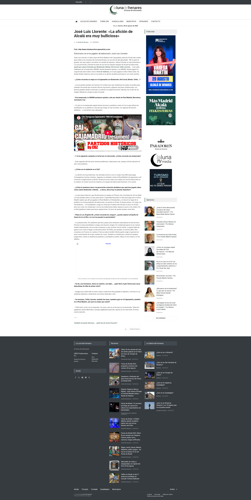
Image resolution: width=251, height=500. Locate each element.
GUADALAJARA (117, 21)
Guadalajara (104, 489)
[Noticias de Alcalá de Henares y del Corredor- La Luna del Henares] (125, 11)
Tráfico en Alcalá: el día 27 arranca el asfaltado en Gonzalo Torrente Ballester (130, 476)
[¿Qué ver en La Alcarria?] (149, 355)
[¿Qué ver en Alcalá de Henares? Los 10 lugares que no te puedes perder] (149, 405)
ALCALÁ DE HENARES (88, 21)
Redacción (95, 359)
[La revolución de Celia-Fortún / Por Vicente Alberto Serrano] (149, 238)
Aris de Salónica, (103, 72)
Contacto (149, 494)
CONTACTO (155, 21)
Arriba (172, 489)
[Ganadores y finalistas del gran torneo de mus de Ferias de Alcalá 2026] (114, 380)
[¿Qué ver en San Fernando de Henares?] (149, 365)
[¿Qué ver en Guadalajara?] (149, 395)
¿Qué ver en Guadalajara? (164, 393)
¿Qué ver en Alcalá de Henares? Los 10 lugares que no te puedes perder (166, 405)
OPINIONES (143, 21)
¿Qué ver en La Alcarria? (164, 352)
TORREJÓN (104, 21)
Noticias (134, 413)
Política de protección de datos (155, 496)
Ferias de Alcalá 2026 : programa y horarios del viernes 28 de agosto (129, 366)
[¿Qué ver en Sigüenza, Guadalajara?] (149, 385)
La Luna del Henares (86, 494)
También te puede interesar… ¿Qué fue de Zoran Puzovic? (95, 323)
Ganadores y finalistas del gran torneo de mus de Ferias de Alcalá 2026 (131, 379)
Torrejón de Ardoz (126, 359)
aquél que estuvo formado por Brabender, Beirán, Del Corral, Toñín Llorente (102, 67)
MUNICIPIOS (131, 21)
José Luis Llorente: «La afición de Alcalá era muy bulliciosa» (103, 33)
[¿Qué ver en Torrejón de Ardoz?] (149, 375)
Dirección (94, 361)
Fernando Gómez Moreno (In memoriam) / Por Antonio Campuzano (166, 224)
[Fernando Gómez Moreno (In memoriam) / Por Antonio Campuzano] (149, 226)
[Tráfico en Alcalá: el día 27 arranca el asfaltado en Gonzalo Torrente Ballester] (114, 478)
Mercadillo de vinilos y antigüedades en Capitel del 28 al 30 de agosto (130, 464)
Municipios (116, 489)
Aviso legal (157, 494)
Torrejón (85, 489)
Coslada (94, 489)
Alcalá (76, 489)
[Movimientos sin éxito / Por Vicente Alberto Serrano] (149, 280)
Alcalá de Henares (83, 42)
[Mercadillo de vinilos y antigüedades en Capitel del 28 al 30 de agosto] (114, 465)
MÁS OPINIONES (161, 318)
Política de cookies (168, 494)
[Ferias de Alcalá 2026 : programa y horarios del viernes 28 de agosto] (114, 368)
